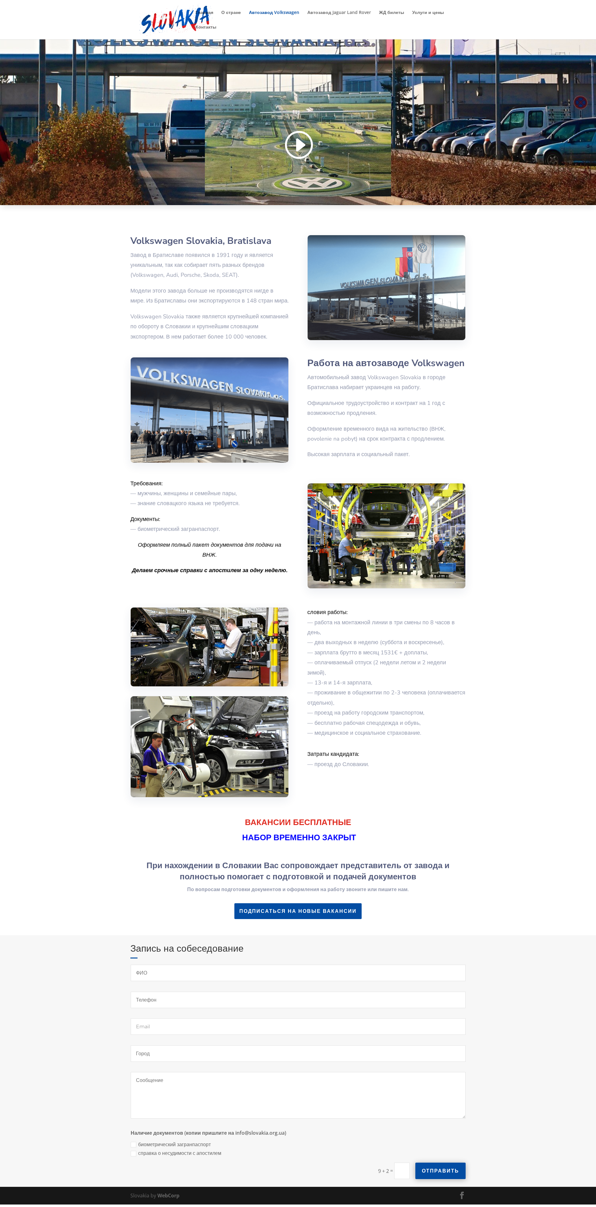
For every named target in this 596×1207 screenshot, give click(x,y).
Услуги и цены (428, 12)
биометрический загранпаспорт (174, 1144)
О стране (231, 12)
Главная (204, 12)
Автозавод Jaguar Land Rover (339, 12)
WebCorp (168, 1195)
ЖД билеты (391, 12)
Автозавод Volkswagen (274, 12)
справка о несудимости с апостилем (179, 1153)
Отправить (440, 1171)
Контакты (206, 27)
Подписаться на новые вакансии (298, 911)
